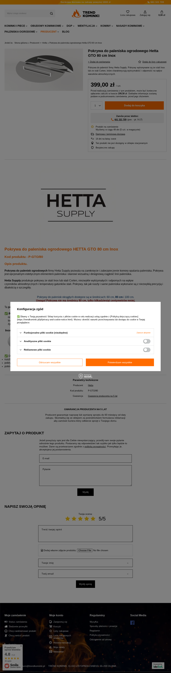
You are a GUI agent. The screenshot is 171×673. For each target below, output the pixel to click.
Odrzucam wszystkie (50, 362)
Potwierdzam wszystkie (120, 362)
